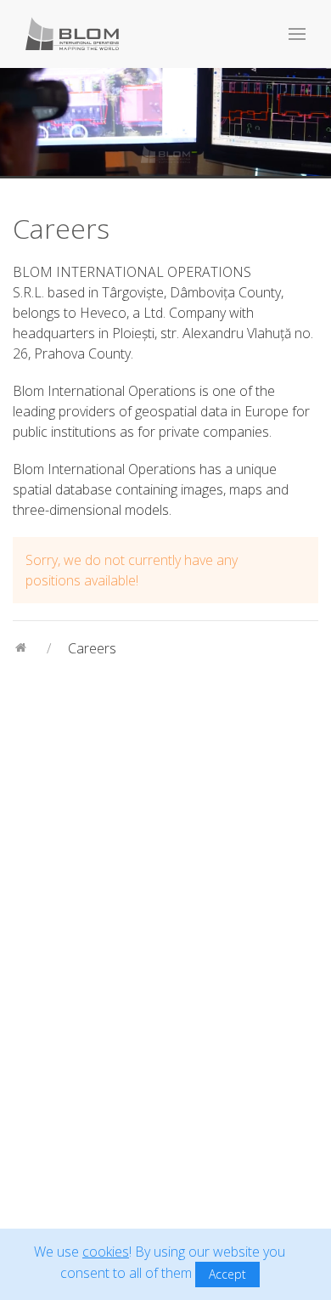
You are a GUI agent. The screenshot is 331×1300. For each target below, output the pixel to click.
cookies (105, 1251)
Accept (227, 1274)
